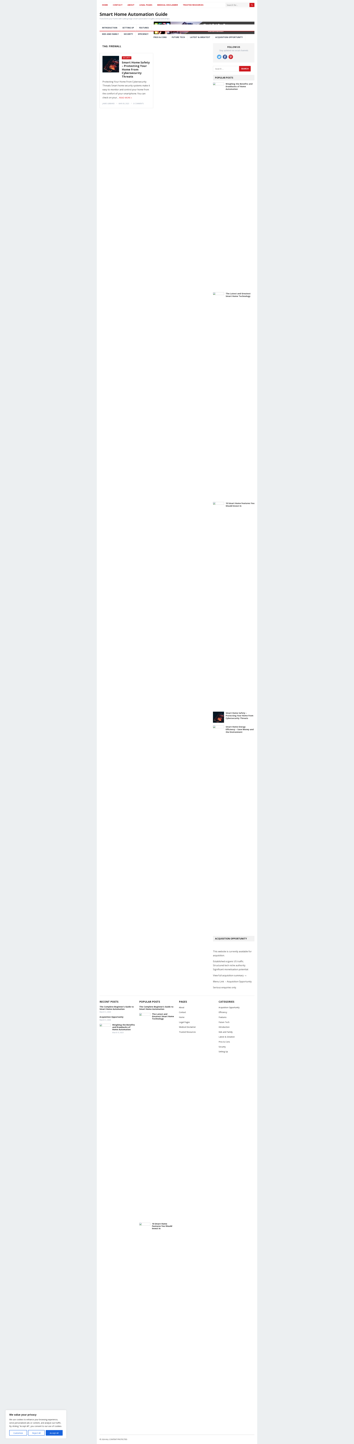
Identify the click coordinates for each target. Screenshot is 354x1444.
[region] (36, 1424)
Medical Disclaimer (167, 5)
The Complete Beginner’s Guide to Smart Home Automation (117, 1007)
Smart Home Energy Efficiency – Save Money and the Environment (240, 729)
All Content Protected (116, 1439)
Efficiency (143, 34)
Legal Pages (145, 5)
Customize (18, 1433)
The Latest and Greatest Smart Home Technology (238, 294)
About (130, 5)
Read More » (125, 97)
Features (144, 27)
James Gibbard (108, 103)
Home (181, 1017)
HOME (105, 5)
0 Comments (138, 103)
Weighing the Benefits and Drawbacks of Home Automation (239, 86)
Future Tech (178, 37)
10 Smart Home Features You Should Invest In (240, 504)
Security (128, 34)
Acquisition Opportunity (229, 37)
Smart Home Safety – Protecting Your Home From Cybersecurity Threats (136, 69)
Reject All (36, 1433)
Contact (118, 5)
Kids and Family (110, 34)
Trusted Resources (193, 5)
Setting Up (128, 27)
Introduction (109, 27)
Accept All (54, 1433)
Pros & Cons (160, 37)
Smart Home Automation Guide (133, 14)
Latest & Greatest (200, 37)
